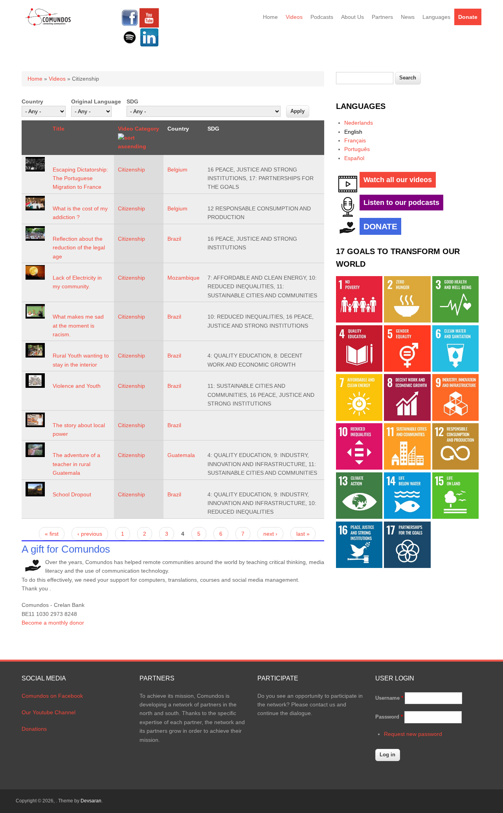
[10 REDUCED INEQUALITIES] (359, 468)
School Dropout (72, 494)
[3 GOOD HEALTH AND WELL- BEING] (455, 320)
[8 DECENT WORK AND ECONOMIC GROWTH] (407, 419)
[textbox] (364, 78)
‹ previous (89, 534)
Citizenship (131, 169)
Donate (467, 17)
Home (270, 17)
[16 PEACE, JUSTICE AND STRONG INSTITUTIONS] (359, 566)
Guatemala (181, 455)
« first (52, 534)
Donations (34, 729)
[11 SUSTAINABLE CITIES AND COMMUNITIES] (407, 468)
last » (303, 534)
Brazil (174, 239)
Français (355, 140)
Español (354, 158)
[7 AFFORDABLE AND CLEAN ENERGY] (359, 419)
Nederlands (358, 123)
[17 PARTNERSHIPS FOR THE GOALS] (407, 566)
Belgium (177, 169)
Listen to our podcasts (401, 202)
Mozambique (183, 278)
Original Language (96, 101)
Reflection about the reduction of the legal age (79, 248)
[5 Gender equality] (407, 370)
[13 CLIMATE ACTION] (359, 517)
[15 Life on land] (455, 517)
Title (58, 128)
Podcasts (321, 17)
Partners (382, 17)
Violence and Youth (77, 386)
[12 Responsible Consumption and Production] (455, 468)
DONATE (380, 226)
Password (389, 717)
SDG (132, 101)
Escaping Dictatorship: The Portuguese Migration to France (80, 178)
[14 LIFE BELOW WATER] (407, 517)
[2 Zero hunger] (407, 320)
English (353, 132)
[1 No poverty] (359, 320)
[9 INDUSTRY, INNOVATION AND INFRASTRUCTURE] (455, 419)
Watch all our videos (397, 180)
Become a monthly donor (53, 622)
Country (32, 101)
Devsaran (91, 801)
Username (389, 698)
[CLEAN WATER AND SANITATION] (455, 370)
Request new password (413, 734)
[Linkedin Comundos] (149, 45)
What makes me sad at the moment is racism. (78, 325)
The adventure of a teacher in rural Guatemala (76, 464)
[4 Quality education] (359, 370)
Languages (436, 17)
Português (357, 149)
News (408, 17)
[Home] (48, 24)
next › (270, 534)
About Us (352, 17)
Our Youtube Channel (48, 712)
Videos (294, 17)
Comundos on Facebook (52, 696)
